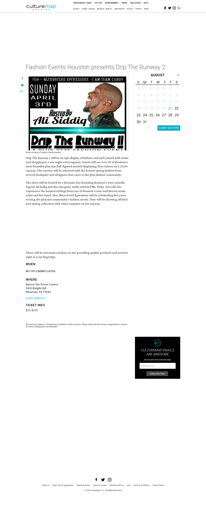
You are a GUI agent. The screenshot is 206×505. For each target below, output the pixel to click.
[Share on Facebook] (22, 78)
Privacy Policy (158, 485)
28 (170, 115)
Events (139, 9)
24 (145, 115)
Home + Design (88, 9)
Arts (146, 3)
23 (139, 115)
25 (151, 115)
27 (164, 115)
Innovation (119, 9)
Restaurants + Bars (82, 3)
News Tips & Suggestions (62, 485)
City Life (98, 3)
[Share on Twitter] (22, 85)
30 (139, 122)
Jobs (129, 485)
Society (76, 9)
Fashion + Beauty (104, 9)
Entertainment (111, 3)
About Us (45, 485)
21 (170, 108)
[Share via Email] (22, 91)
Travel (124, 3)
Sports (130, 9)
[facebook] (165, 8)
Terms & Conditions (142, 485)
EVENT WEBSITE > (36, 298)
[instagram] (174, 8)
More (146, 9)
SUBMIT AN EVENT (169, 128)
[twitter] (169, 8)
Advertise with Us (116, 485)
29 (177, 115)
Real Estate (135, 3)
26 (158, 115)
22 (177, 108)
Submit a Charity (99, 485)
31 (145, 122)
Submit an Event (83, 485)
